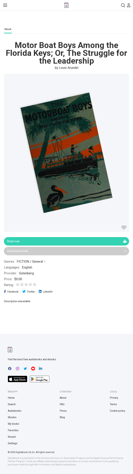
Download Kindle (17, 251)
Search (12, 404)
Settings (12, 443)
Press (63, 410)
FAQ (62, 404)
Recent (12, 436)
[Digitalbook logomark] (10, 349)
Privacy (114, 397)
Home (11, 397)
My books (13, 423)
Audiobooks (14, 410)
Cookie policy (117, 410)
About (63, 397)
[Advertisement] (66, 20)
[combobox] (123, 5)
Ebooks (12, 417)
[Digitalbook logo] (66, 5)
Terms (113, 404)
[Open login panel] (128, 5)
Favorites (13, 430)
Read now (13, 241)
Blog (62, 417)
